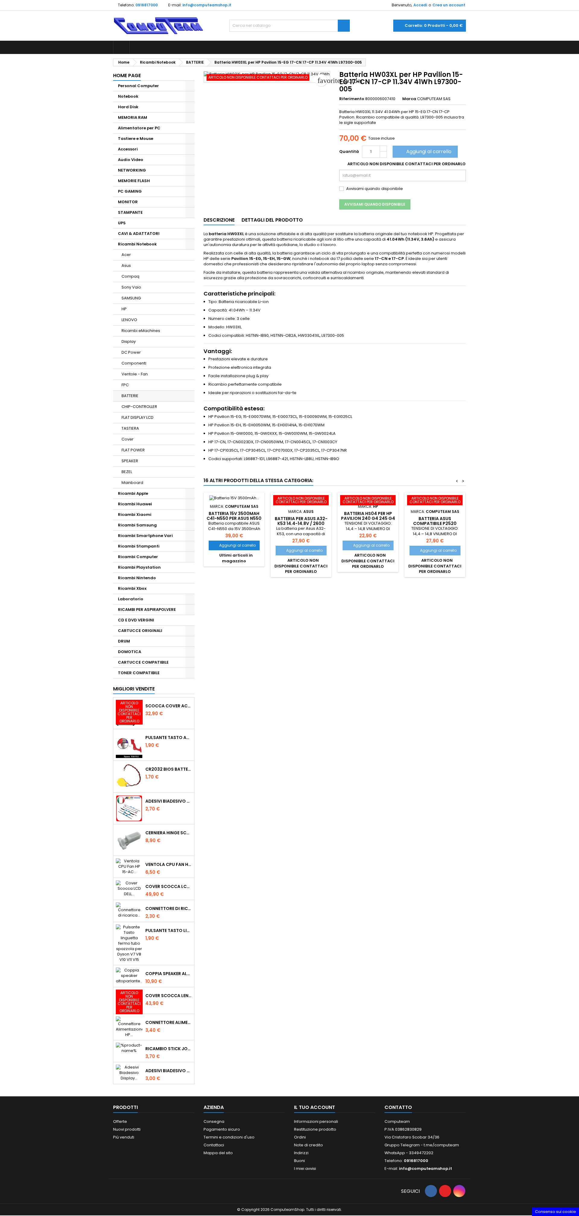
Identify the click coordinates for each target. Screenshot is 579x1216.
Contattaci (214, 1145)
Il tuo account (314, 1107)
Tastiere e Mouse (135, 138)
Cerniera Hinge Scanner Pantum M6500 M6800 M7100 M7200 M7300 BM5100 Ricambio (168, 832)
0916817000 (146, 5)
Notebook (128, 96)
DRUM (124, 641)
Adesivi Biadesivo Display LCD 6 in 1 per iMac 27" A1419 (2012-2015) (168, 1070)
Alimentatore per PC (139, 128)
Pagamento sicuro (222, 1129)
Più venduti (123, 1137)
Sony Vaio (131, 287)
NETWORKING (132, 170)
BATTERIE (130, 396)
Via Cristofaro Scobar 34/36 (411, 1137)
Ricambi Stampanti (139, 546)
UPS (122, 223)
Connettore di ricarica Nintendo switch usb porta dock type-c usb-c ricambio (168, 908)
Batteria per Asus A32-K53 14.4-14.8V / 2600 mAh (301, 523)
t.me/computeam (441, 1145)
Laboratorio (130, 599)
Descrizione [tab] (219, 219)
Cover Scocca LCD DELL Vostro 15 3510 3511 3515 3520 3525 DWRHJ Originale (168, 886)
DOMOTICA (129, 652)
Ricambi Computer (138, 557)
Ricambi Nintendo (137, 578)
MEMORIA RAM (132, 117)
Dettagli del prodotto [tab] (272, 219)
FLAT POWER (133, 450)
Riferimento (351, 99)
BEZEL (127, 472)
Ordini (300, 1137)
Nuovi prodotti (127, 1129)
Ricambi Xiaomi (134, 514)
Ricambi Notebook (137, 244)
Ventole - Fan (135, 374)
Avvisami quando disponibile (374, 204)
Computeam (397, 1121)
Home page (127, 75)
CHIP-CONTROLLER (139, 406)
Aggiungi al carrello (424, 151)
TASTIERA (130, 428)
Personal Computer (138, 86)
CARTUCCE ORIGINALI (140, 630)
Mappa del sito (218, 1153)
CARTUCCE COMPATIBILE (143, 662)
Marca (409, 99)
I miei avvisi (305, 1168)
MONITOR (128, 202)
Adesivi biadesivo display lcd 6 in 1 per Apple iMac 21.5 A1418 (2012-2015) (168, 801)
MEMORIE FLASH (134, 181)
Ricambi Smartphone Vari (145, 536)
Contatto (398, 1107)
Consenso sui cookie (555, 1211)
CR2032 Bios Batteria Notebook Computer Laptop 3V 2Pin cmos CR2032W (168, 769)
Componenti (134, 363)
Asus (126, 265)
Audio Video (130, 160)
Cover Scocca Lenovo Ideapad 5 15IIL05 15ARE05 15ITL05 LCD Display (168, 995)
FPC (125, 385)
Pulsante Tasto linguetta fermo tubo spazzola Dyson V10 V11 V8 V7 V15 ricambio (168, 930)
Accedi (420, 5)
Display (129, 341)
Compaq (130, 276)
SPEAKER (130, 461)
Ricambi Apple (133, 493)
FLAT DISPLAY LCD (137, 417)
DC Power (131, 352)
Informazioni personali (316, 1121)
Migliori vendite (134, 688)
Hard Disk (128, 107)
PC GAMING (130, 191)
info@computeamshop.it (206, 5)
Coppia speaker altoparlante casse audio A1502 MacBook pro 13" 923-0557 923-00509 (168, 973)
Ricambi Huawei (135, 504)
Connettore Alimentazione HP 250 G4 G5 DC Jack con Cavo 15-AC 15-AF (168, 1022)
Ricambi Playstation (139, 567)
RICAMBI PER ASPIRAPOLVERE (147, 609)
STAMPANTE (130, 212)
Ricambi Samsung (137, 525)
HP (124, 309)
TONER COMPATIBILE (139, 673)
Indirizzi (301, 1153)
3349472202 (421, 1153)
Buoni (299, 1161)
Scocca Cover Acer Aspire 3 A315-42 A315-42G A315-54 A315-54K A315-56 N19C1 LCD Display (168, 705)
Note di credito (308, 1145)
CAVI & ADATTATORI (139, 233)
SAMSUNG (131, 298)
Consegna (214, 1121)
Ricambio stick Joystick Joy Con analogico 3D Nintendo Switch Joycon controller (168, 1048)
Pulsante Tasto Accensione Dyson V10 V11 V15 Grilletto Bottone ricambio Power (168, 737)
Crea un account (448, 5)
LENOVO (129, 320)
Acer (126, 254)
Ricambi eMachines (141, 330)
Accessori (128, 149)
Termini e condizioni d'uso (229, 1137)
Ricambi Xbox (132, 588)
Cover (128, 439)
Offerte (120, 1121)
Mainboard (132, 482)
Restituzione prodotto (315, 1129)
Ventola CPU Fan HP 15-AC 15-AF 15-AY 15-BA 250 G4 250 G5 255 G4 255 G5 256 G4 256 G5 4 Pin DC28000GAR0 (168, 864)
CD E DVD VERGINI (136, 620)
